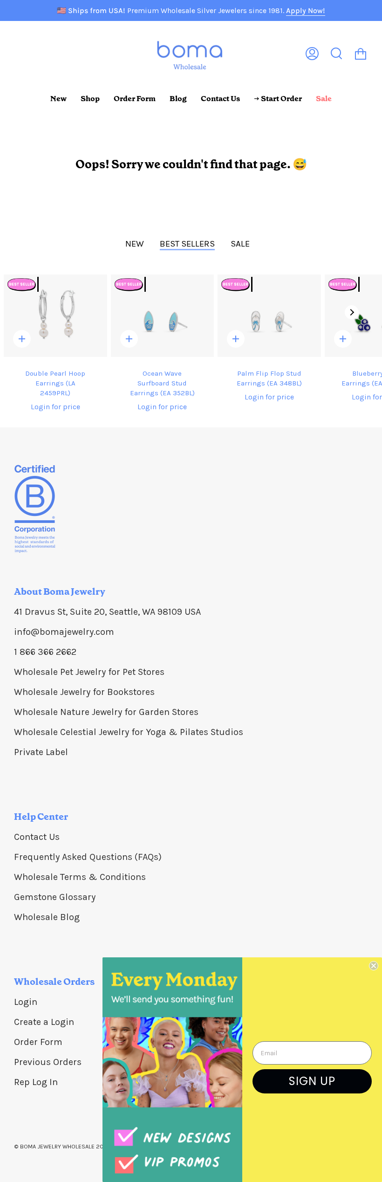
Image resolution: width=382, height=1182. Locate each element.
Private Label (41, 752)
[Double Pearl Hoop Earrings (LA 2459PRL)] (55, 316)
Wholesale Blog (47, 917)
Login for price (55, 406)
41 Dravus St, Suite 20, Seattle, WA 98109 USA (107, 611)
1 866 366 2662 (45, 651)
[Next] (352, 312)
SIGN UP (312, 1081)
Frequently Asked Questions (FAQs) (88, 857)
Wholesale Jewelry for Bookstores (84, 692)
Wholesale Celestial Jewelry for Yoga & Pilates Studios (128, 732)
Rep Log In (36, 1082)
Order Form (38, 1042)
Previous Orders (48, 1062)
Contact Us (37, 837)
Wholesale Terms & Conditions (80, 877)
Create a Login (44, 1022)
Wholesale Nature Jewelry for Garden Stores (106, 712)
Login (25, 1001)
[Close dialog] (373, 965)
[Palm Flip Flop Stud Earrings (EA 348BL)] (269, 316)
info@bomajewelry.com (64, 631)
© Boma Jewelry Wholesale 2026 (62, 1146)
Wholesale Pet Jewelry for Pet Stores (89, 672)
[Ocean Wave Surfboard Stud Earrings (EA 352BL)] (162, 316)
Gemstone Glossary (55, 897)
